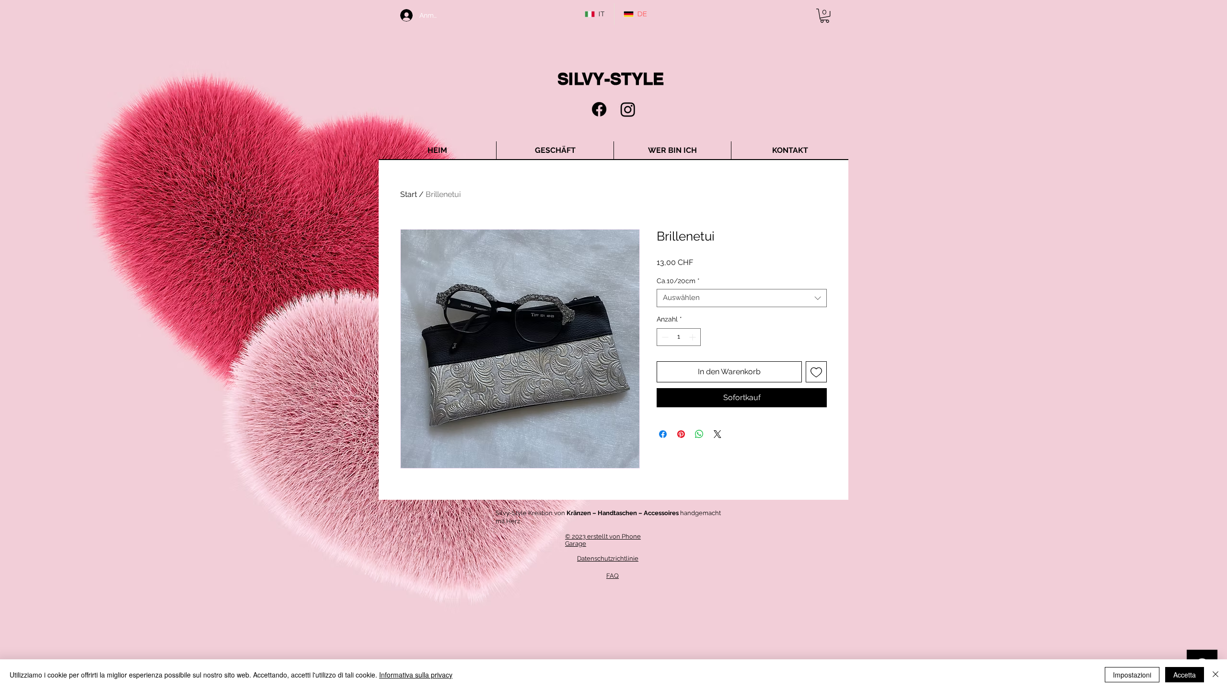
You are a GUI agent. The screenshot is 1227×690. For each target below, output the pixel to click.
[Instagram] (627, 109)
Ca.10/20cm (678, 281)
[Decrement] (664, 337)
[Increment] (693, 337)
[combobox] (742, 298)
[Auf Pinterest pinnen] (681, 434)
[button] (824, 16)
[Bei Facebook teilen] (663, 434)
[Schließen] (1215, 674)
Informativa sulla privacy (415, 674)
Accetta (1184, 674)
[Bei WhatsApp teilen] (699, 434)
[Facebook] (599, 109)
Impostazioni (1132, 674)
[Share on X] (717, 434)
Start (408, 194)
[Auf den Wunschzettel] (816, 371)
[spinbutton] (678, 337)
